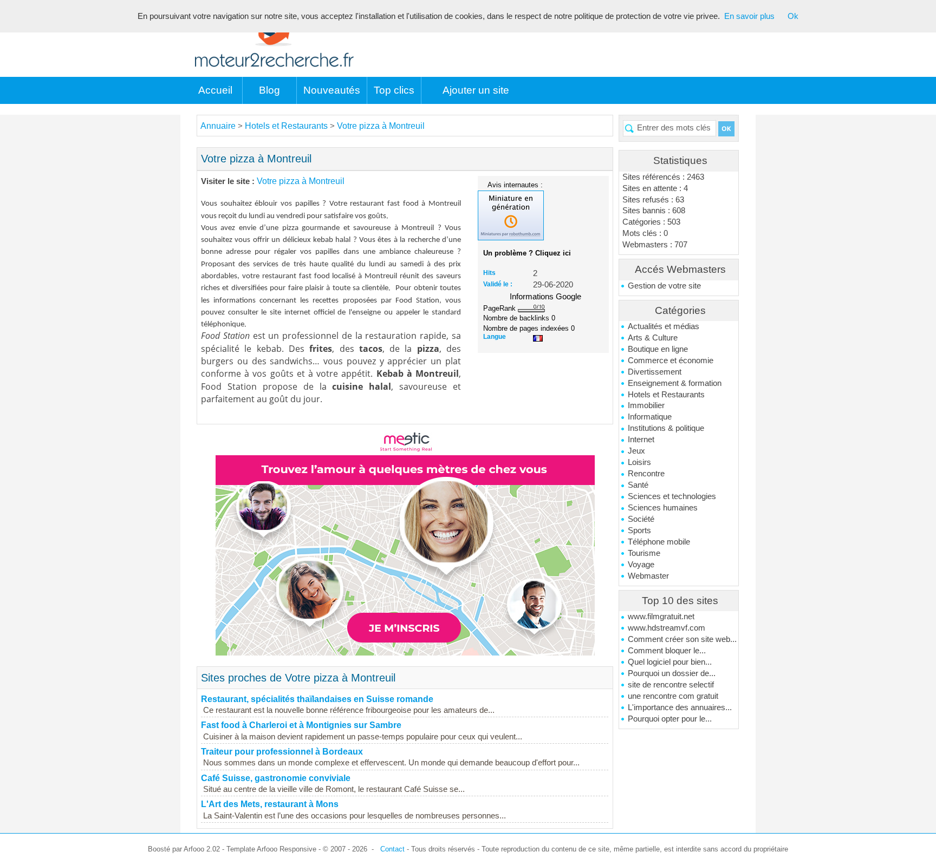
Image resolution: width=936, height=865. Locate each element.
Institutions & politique (666, 428)
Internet (641, 439)
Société (641, 519)
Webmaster (648, 576)
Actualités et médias (663, 326)
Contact (392, 849)
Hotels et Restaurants (666, 394)
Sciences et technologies (672, 496)
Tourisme (644, 553)
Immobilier (646, 405)
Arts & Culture (653, 337)
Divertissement (654, 372)
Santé (638, 485)
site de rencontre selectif (671, 684)
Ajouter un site (476, 90)
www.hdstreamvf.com (666, 628)
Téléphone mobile (659, 542)
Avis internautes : (515, 184)
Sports (639, 530)
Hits (489, 273)
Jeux (636, 451)
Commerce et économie (670, 360)
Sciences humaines (663, 507)
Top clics (394, 90)
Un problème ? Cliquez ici (527, 253)
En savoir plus (749, 16)
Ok (793, 16)
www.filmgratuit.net (661, 616)
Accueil (215, 90)
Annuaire (218, 125)
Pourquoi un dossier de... (672, 673)
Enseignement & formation (675, 383)
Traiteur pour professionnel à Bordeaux (282, 751)
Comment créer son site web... (682, 639)
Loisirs (639, 462)
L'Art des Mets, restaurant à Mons (270, 804)
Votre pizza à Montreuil (381, 125)
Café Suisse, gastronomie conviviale (275, 778)
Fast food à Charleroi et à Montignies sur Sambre (301, 725)
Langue (494, 336)
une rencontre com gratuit (673, 696)
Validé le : (497, 284)
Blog (269, 90)
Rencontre (646, 473)
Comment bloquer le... (667, 650)
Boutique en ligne (658, 349)
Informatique (650, 416)
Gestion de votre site (664, 285)
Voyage (641, 564)
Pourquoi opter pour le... (670, 719)
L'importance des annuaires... (680, 707)
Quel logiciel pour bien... (670, 662)
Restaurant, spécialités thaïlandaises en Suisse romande (317, 699)
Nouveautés (331, 90)
